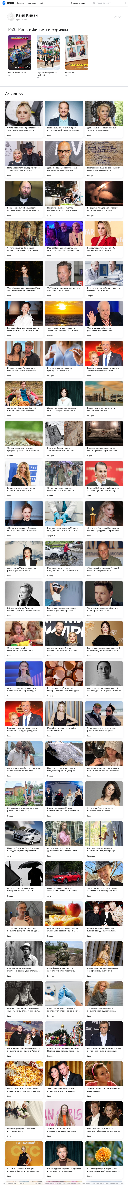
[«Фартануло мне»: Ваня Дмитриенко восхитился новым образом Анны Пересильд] (64, 840)
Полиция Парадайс (17, 72)
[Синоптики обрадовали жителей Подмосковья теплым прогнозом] (64, 1040)
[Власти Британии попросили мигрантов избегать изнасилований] (104, 399)
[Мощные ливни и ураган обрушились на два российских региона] (64, 559)
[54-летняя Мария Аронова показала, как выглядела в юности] (24, 599)
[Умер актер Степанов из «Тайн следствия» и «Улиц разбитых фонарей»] (104, 880)
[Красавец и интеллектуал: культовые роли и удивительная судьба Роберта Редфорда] (24, 960)
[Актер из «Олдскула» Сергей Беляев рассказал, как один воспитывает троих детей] (24, 399)
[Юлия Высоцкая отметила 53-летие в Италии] (64, 719)
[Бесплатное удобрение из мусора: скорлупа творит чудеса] (64, 679)
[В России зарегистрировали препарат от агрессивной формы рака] (64, 1000)
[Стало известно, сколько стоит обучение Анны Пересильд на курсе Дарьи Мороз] (24, 679)
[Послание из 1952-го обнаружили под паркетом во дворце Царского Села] (104, 159)
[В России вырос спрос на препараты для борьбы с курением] (64, 359)
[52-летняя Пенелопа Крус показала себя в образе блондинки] (104, 800)
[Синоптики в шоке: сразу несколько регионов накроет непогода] (64, 479)
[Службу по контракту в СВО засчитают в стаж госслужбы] (64, 960)
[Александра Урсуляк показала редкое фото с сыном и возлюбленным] (24, 559)
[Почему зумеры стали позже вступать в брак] (24, 1120)
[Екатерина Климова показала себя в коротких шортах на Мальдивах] (64, 599)
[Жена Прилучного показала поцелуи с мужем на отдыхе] (64, 1080)
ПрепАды (69, 72)
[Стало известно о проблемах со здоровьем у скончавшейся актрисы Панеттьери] (24, 119)
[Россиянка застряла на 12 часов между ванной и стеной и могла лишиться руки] (64, 519)
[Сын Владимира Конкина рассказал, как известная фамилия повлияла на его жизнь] (104, 319)
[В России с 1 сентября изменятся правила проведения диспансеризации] (104, 279)
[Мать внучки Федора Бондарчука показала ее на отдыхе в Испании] (24, 1040)
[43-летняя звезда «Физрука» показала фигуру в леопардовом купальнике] (24, 1160)
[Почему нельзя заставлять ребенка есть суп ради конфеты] (64, 199)
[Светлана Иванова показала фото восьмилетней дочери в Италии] (104, 759)
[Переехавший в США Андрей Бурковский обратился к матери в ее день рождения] (64, 119)
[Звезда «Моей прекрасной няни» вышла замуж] (104, 1080)
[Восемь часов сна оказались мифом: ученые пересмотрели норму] (104, 439)
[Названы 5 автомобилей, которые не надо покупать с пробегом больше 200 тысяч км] (24, 840)
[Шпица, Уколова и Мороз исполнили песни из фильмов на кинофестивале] (64, 800)
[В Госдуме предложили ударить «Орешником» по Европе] (104, 199)
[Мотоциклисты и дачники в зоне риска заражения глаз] (24, 800)
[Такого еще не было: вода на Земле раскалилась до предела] (64, 319)
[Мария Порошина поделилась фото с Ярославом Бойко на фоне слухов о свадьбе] (64, 239)
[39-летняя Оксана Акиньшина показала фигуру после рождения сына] (24, 920)
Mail (4, 1183)
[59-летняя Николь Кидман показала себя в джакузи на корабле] (104, 1000)
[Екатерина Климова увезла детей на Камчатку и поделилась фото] (104, 639)
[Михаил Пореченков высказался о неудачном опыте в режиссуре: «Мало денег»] (104, 1040)
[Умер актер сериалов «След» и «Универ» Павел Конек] (104, 599)
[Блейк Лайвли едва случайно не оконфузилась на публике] (104, 960)
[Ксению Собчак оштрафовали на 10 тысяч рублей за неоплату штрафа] (104, 479)
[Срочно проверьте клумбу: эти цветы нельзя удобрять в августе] (104, 1160)
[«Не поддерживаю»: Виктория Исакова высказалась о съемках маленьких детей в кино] (24, 519)
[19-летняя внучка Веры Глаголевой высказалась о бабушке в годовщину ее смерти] (24, 639)
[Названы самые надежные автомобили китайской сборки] (64, 880)
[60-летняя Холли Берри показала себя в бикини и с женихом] (24, 759)
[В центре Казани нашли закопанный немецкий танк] (64, 439)
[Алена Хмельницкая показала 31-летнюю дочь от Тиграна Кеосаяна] (104, 679)
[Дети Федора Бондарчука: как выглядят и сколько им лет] (64, 159)
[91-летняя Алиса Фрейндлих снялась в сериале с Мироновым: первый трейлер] (24, 239)
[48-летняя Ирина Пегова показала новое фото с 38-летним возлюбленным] (64, 639)
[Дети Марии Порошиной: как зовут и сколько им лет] (104, 119)
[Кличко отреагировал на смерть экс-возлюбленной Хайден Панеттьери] (104, 359)
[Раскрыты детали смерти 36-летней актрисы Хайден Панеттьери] (104, 239)
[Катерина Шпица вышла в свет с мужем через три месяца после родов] (24, 319)
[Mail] (4, 3)
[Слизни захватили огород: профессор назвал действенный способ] (24, 439)
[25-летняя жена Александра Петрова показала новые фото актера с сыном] (24, 359)
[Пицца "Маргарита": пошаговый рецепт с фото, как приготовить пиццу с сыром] (24, 1080)
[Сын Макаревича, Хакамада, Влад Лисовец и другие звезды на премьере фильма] (24, 279)
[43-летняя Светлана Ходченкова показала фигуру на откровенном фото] (104, 519)
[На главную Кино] (10, 3)
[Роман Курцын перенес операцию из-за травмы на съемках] (64, 1160)
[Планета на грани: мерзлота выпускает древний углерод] (64, 759)
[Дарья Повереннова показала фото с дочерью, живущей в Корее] (64, 399)
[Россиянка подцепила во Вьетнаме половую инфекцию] (104, 840)
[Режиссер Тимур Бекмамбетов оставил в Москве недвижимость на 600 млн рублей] (24, 199)
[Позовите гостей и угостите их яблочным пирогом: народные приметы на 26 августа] (64, 920)
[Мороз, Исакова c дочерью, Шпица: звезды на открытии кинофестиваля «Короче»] (104, 920)
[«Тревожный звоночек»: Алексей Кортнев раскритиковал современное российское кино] (104, 559)
